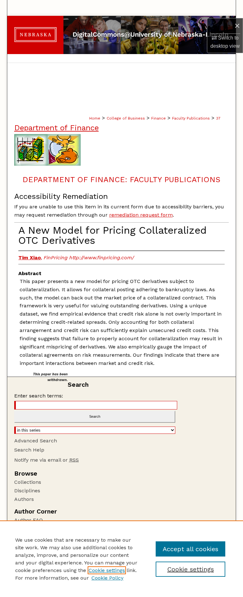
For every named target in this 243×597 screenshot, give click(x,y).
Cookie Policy (107, 578)
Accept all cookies (190, 549)
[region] (121, 558)
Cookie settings (107, 570)
